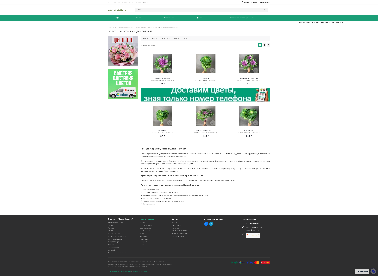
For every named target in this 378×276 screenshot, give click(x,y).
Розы (142, 233)
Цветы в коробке (146, 225)
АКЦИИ (142, 222)
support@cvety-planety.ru (254, 230)
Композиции (176, 228)
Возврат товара (113, 242)
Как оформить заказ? (115, 239)
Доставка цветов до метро (117, 236)
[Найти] (265, 10)
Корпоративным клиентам (117, 253)
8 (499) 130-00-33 (252, 223)
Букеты (174, 222)
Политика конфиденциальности (119, 271)
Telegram (211, 224)
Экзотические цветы (179, 231)
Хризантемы (144, 239)
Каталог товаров (147, 219)
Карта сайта (112, 250)
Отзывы (110, 225)
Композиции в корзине (180, 233)
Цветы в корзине (178, 236)
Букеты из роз (145, 231)
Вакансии (111, 244)
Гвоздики (143, 242)
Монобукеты (176, 225)
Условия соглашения (139, 271)
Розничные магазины (115, 222)
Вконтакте (206, 224)
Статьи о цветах (114, 247)
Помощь (111, 228)
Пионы (142, 244)
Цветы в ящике (145, 228)
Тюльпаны (143, 236)
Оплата (110, 231)
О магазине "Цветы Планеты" (120, 219)
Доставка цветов (114, 233)
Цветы (175, 219)
